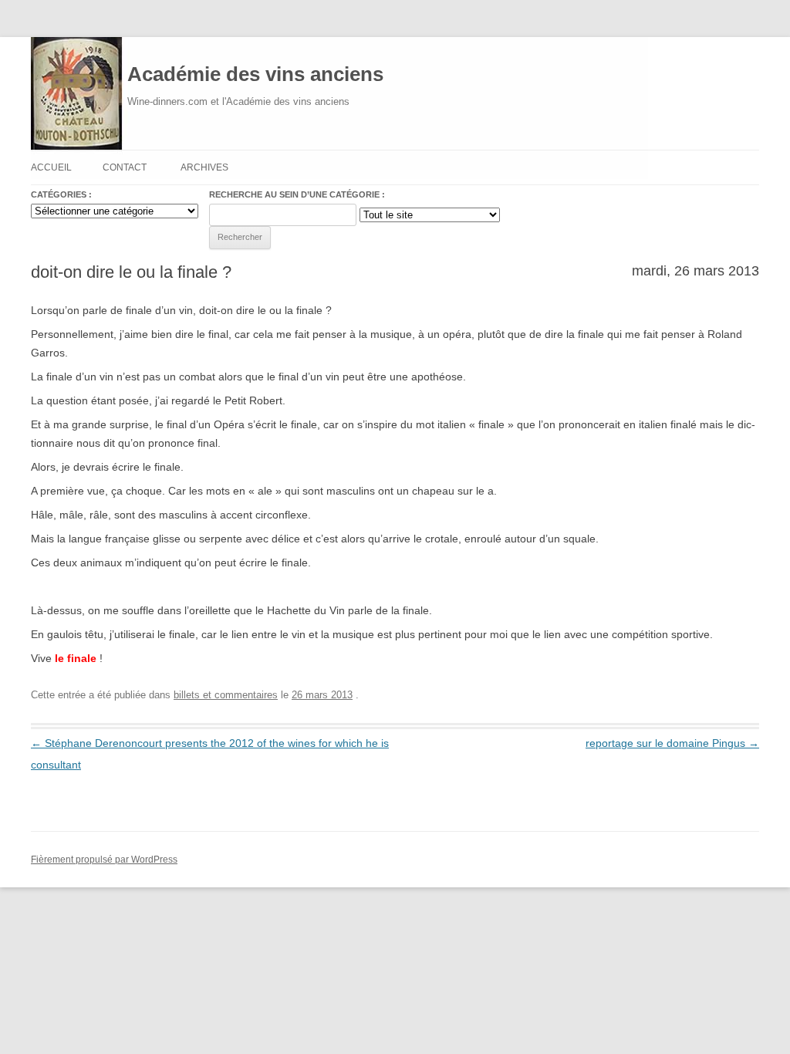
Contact (125, 167)
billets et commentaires (226, 695)
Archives (204, 167)
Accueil (51, 167)
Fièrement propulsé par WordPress (104, 859)
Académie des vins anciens (255, 74)
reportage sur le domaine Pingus (672, 743)
